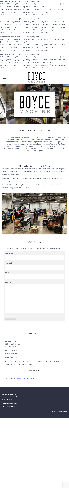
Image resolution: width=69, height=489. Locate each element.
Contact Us (10, 318)
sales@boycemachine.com (26, 378)
